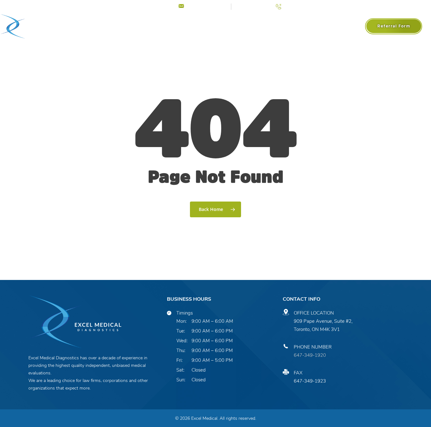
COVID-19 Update (147, 6)
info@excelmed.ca (206, 6)
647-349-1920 (310, 355)
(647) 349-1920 (301, 6)
